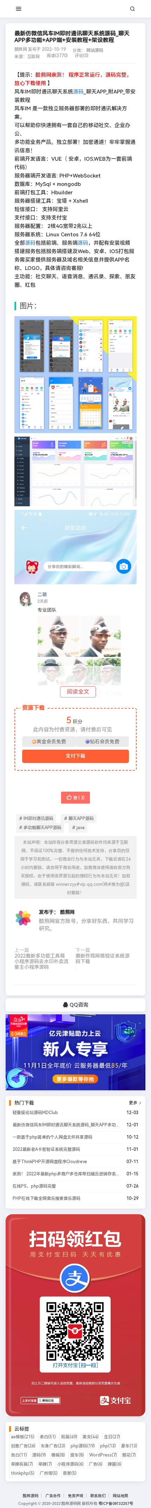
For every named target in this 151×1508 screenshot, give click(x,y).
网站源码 (94, 50)
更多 (135, 1102)
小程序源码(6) (70, 1464)
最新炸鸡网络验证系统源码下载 (103, 958)
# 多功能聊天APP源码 (40, 827)
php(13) (108, 1446)
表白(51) (48, 1436)
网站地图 (120, 1496)
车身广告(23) (53, 1446)
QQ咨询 (78, 1005)
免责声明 (75, 1496)
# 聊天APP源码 (79, 818)
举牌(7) (45, 1464)
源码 (78, 92)
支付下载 (75, 756)
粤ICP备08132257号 (115, 1503)
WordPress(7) (103, 1455)
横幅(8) (58, 1455)
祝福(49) (69, 1436)
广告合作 (53, 1496)
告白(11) (19, 1455)
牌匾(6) (115, 1464)
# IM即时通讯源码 (36, 818)
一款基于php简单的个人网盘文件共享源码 (52, 1137)
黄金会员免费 (51, 741)
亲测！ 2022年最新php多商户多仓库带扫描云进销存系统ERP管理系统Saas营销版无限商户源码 (66, 1174)
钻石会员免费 (104, 741)
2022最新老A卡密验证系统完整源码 (46, 1149)
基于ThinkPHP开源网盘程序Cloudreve (50, 1161)
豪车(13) (129, 1446)
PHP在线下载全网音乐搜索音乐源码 (46, 1198)
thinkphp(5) (22, 1473)
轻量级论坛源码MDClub (35, 1112)
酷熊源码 (30, 1496)
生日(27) (112, 1436)
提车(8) (77, 1455)
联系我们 (98, 1496)
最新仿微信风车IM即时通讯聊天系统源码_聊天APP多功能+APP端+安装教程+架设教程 (66, 1125)
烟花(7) (129, 1455)
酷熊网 (67, 912)
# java (78, 827)
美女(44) (91, 1436)
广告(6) (96, 1464)
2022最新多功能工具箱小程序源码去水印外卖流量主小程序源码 (41, 961)
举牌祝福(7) (22, 1464)
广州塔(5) (49, 1473)
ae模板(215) (22, 1436)
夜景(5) (70, 1473)
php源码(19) (83, 1446)
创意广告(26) (23, 1446)
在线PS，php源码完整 (34, 1186)
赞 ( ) (79, 797)
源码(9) (39, 1455)
